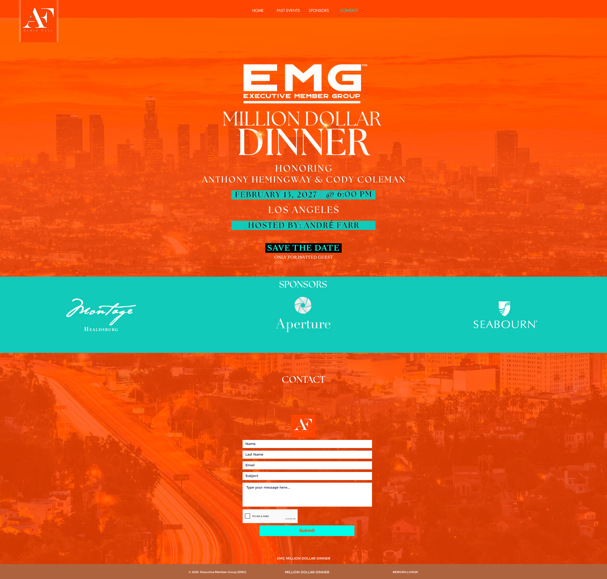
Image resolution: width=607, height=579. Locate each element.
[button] (288, 11)
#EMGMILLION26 (405, 572)
